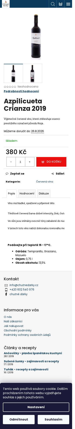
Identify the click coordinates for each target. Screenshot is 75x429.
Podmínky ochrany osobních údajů (27, 335)
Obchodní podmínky (18, 330)
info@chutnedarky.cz (24, 285)
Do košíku (54, 162)
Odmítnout (18, 419)
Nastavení (36, 407)
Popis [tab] (11, 193)
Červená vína (44, 181)
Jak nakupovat (13, 326)
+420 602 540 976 (22, 289)
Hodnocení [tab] (27, 193)
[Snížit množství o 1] (11, 161)
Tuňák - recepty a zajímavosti (26, 369)
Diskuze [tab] (44, 193)
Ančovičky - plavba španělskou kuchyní (33, 353)
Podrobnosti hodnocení (21, 91)
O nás (8, 317)
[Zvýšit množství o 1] (29, 161)
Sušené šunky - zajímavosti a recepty (31, 361)
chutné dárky (19, 294)
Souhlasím (53, 419)
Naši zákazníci (13, 321)
